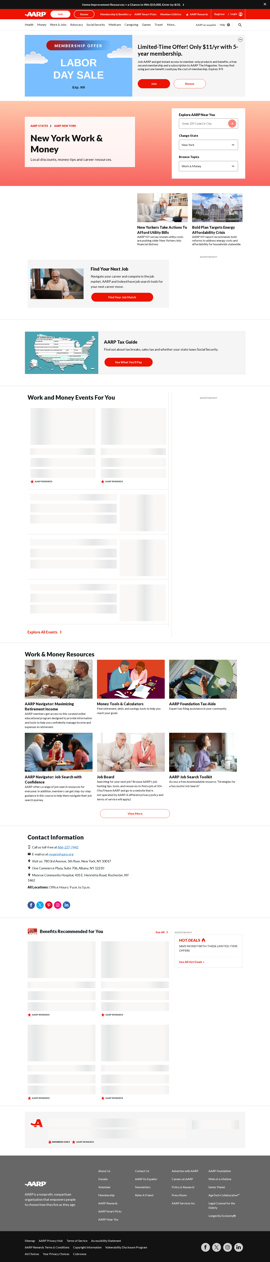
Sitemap (30, 1240)
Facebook (31, 905)
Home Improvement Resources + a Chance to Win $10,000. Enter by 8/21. (131, 4)
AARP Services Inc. (183, 1203)
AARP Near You (108, 1219)
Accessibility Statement (106, 1240)
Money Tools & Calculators (120, 704)
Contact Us (142, 1171)
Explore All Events (42, 632)
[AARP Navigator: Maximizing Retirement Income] (59, 679)
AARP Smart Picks (145, 14)
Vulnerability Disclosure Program (126, 1247)
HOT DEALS (189, 940)
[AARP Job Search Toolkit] (203, 752)
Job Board (105, 777)
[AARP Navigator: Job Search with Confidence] (59, 752)
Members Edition (170, 14)
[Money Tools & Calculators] (131, 679)
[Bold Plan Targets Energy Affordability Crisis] (217, 207)
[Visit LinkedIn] (238, 1247)
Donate (103, 1179)
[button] (239, 24)
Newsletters (143, 1187)
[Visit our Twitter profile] (216, 1247)
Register (219, 14)
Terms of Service (76, 1240)
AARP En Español (146, 1179)
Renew (189, 83)
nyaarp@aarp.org (61, 854)
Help (222, 24)
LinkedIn (66, 905)
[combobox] (208, 123)
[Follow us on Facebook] (205, 1247)
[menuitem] (29, 26)
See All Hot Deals (190, 962)
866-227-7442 (68, 847)
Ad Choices (32, 1254)
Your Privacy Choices (56, 1254)
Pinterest (49, 905)
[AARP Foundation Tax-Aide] (203, 679)
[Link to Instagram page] (227, 1247)
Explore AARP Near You (197, 115)
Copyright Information (87, 1247)
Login (234, 13)
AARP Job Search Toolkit (190, 777)
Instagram (57, 905)
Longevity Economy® (222, 1215)
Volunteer (104, 1187)
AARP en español (206, 24)
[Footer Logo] (50, 1184)
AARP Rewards (199, 14)
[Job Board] (131, 752)
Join (154, 83)
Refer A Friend (144, 1195)
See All (160, 932)
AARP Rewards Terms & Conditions (47, 1247)
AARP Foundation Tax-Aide (192, 704)
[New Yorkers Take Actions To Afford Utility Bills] (162, 207)
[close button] (240, 40)
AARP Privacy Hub (51, 1240)
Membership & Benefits (114, 14)
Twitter (40, 905)
